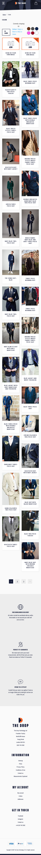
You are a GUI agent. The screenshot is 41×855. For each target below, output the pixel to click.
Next (30, 581)
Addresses (20, 799)
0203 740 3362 (20, 745)
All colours (6, 32)
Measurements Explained (20, 776)
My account (20, 793)
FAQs (20, 764)
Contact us (20, 773)
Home (4, 14)
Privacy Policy (20, 767)
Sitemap (20, 761)
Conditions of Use (20, 770)
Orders (20, 796)
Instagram (20, 819)
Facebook (20, 816)
